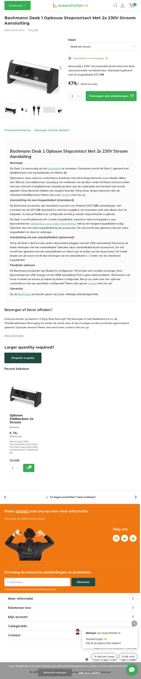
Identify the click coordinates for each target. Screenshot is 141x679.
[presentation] (57, 67)
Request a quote (23, 358)
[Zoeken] (115, 5)
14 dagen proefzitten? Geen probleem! (72, 497)
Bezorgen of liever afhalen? (52, 130)
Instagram (116, 538)
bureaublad (54, 168)
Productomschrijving (17, 130)
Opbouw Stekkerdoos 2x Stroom (21, 418)
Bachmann (17, 30)
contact (66, 194)
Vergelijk (33, 30)
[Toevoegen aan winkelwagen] (28, 468)
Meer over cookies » (89, 672)
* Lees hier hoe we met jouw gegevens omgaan (30, 589)
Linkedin (124, 538)
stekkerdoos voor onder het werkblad (53, 223)
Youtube (133, 538)
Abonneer (83, 582)
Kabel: (72, 39)
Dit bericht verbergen (55, 672)
